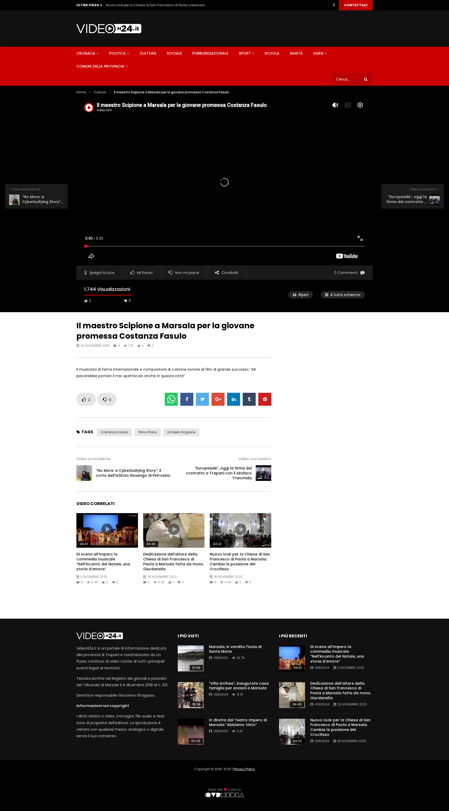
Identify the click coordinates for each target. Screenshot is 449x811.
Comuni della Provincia (100, 66)
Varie (318, 53)
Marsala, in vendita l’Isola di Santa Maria (235, 649)
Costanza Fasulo (114, 432)
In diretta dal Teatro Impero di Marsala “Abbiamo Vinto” (238, 722)
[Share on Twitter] (202, 399)
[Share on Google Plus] (218, 399)
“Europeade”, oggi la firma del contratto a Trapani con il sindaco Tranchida (219, 473)
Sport (245, 53)
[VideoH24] (108, 28)
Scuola (272, 53)
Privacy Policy (244, 769)
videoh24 (220, 658)
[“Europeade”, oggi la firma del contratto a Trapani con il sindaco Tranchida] (263, 473)
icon (107, 529)
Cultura (148, 53)
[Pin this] (264, 399)
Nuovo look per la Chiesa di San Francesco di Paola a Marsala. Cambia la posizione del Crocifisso (158, 5)
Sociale (174, 53)
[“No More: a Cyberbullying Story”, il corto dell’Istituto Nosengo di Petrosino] (84, 473)
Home (81, 92)
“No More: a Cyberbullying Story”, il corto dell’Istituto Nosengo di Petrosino (133, 473)
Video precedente (93, 458)
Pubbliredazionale (210, 53)
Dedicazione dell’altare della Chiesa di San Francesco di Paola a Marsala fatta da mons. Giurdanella (173, 562)
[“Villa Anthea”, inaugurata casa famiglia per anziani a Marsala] (191, 695)
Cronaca (85, 53)
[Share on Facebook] (186, 399)
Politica (117, 53)
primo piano (147, 432)
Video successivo (254, 458)
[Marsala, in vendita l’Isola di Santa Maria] (191, 658)
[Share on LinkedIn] (233, 399)
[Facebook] (333, 5)
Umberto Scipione (181, 432)
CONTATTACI (355, 5)
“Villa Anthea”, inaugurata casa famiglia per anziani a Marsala (239, 686)
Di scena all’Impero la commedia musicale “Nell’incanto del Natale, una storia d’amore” (103, 562)
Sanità (296, 53)
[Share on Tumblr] (249, 399)
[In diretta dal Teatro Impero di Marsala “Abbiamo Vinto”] (191, 732)
